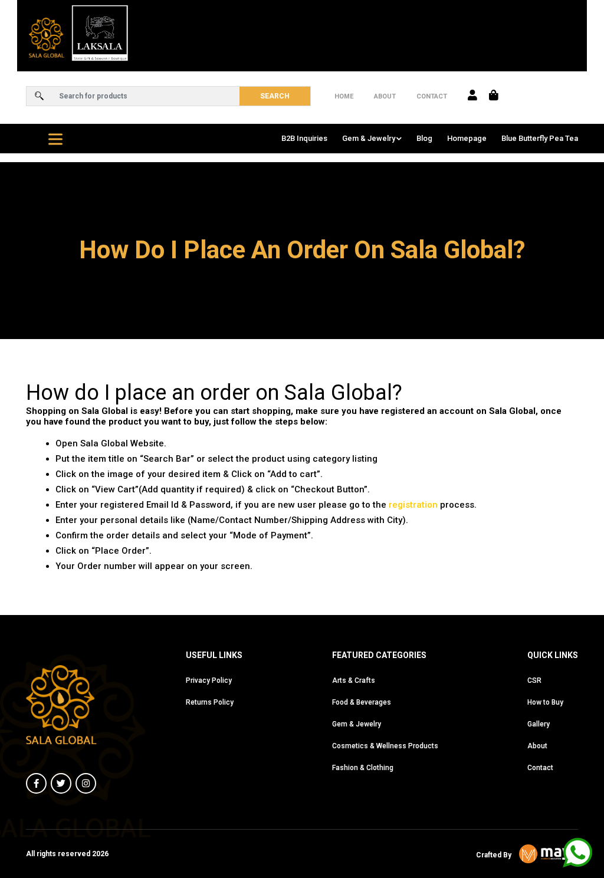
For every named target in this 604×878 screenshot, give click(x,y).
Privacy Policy (209, 680)
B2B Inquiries (304, 138)
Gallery (538, 724)
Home (343, 96)
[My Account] (472, 96)
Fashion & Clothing (362, 768)
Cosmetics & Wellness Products (385, 746)
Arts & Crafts (353, 680)
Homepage (467, 138)
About (385, 96)
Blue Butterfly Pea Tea (539, 138)
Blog (424, 138)
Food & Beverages (361, 702)
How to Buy (545, 702)
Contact (431, 96)
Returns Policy (210, 702)
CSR (534, 680)
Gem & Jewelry (368, 138)
